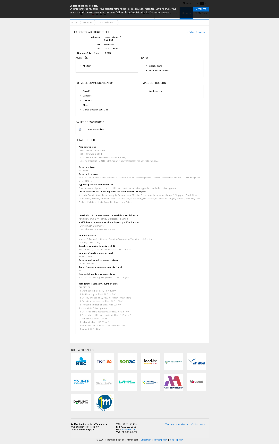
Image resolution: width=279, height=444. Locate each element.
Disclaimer (146, 439)
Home (74, 22)
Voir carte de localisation (176, 424)
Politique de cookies (158, 12)
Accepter (201, 9)
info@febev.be (128, 429)
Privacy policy (160, 439)
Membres (87, 22)
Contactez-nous (198, 424)
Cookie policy (176, 439)
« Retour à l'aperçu (196, 32)
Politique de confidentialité (128, 12)
